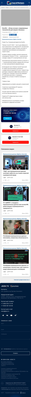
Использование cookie (6, 369)
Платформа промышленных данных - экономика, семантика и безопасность (15, 237)
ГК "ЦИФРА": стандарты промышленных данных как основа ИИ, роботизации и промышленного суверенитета (15, 205)
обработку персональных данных (19, 348)
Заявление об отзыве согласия (8, 376)
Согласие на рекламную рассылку (9, 378)
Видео (7, 7)
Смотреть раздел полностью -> (22, 279)
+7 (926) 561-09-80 (9, 113)
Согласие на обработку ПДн (8, 375)
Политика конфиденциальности (9, 368)
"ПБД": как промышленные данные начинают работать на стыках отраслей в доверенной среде (16, 173)
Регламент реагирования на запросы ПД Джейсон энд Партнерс (14, 372)
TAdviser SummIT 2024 (14, 37)
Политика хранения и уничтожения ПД (10, 374)
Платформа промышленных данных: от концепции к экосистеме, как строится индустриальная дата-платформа (16, 267)
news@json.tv (6, 115)
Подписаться (15, 130)
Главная (3, 7)
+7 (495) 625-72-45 (7, 303)
